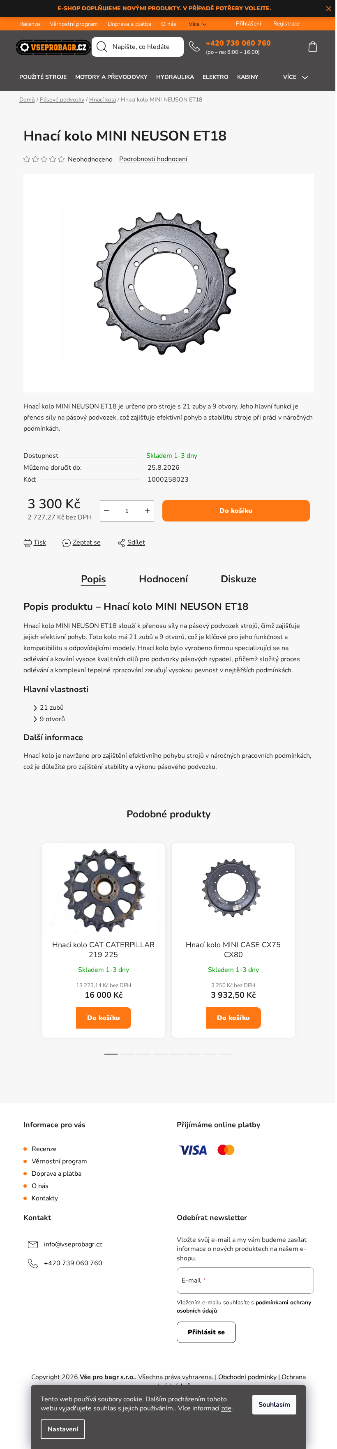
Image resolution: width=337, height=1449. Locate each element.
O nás (168, 24)
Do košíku (235, 510)
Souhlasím (274, 1404)
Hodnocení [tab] (163, 579)
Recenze (29, 24)
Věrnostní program (74, 24)
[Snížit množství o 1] (106, 511)
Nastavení (63, 1429)
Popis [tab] (93, 579)
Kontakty (45, 1198)
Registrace (286, 24)
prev (30, 955)
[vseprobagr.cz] (309, 23)
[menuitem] (43, 77)
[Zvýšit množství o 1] (147, 511)
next (307, 955)
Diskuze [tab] (238, 579)
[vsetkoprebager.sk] (316, 23)
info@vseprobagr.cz (73, 1244)
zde (226, 1408)
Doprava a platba (129, 24)
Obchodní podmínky (247, 1377)
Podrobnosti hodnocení (153, 159)
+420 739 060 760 (238, 43)
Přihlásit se (206, 1332)
